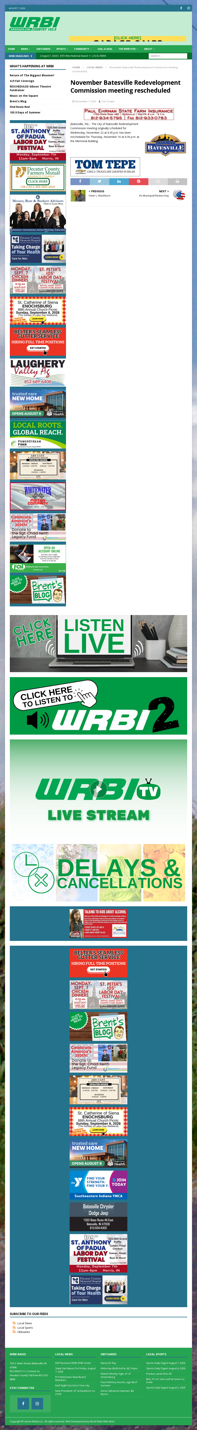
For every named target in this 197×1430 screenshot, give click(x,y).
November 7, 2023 (85, 101)
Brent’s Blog (18, 101)
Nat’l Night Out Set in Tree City (72, 1385)
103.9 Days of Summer (25, 112)
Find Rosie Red (20, 107)
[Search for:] (168, 55)
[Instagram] (188, 8)
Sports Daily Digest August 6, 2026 (165, 1368)
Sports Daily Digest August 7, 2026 (165, 1363)
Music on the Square (24, 95)
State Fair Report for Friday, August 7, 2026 (75, 1370)
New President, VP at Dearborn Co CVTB (75, 1392)
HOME (11, 49)
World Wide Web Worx (102, 1421)
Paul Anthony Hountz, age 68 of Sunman (119, 1383)
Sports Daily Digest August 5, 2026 (165, 1387)
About (148, 49)
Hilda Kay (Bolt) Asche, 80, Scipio (119, 1368)
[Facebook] (181, 8)
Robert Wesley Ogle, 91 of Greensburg (116, 1375)
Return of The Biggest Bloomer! (32, 75)
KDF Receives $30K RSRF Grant (73, 1363)
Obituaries (43, 49)
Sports (61, 49)
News (24, 49)
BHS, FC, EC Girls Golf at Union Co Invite (165, 1380)
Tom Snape (108, 101)
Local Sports (25, 1327)
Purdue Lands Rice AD (159, 1373)
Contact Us (33, 1371)
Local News (24, 1323)
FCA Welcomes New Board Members (70, 1378)
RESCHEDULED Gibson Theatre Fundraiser (30, 88)
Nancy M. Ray (108, 1363)
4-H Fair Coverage (22, 81)
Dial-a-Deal (105, 49)
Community (81, 49)
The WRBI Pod (127, 49)
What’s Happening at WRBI (32, 66)
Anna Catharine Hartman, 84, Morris (117, 1392)
